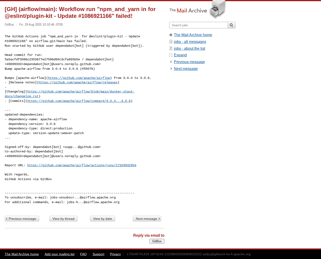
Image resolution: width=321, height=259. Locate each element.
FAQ (83, 254)
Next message (146, 218)
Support (98, 254)
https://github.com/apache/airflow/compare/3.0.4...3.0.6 (79, 101)
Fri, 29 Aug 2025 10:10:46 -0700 (41, 24)
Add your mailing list (59, 254)
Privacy (115, 254)
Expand (180, 55)
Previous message (22, 218)
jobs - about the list (189, 48)
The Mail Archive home (193, 35)
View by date (102, 218)
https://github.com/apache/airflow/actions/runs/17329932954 (81, 165)
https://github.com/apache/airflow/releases (78, 82)
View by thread (63, 218)
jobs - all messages (190, 42)
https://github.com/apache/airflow (79, 78)
